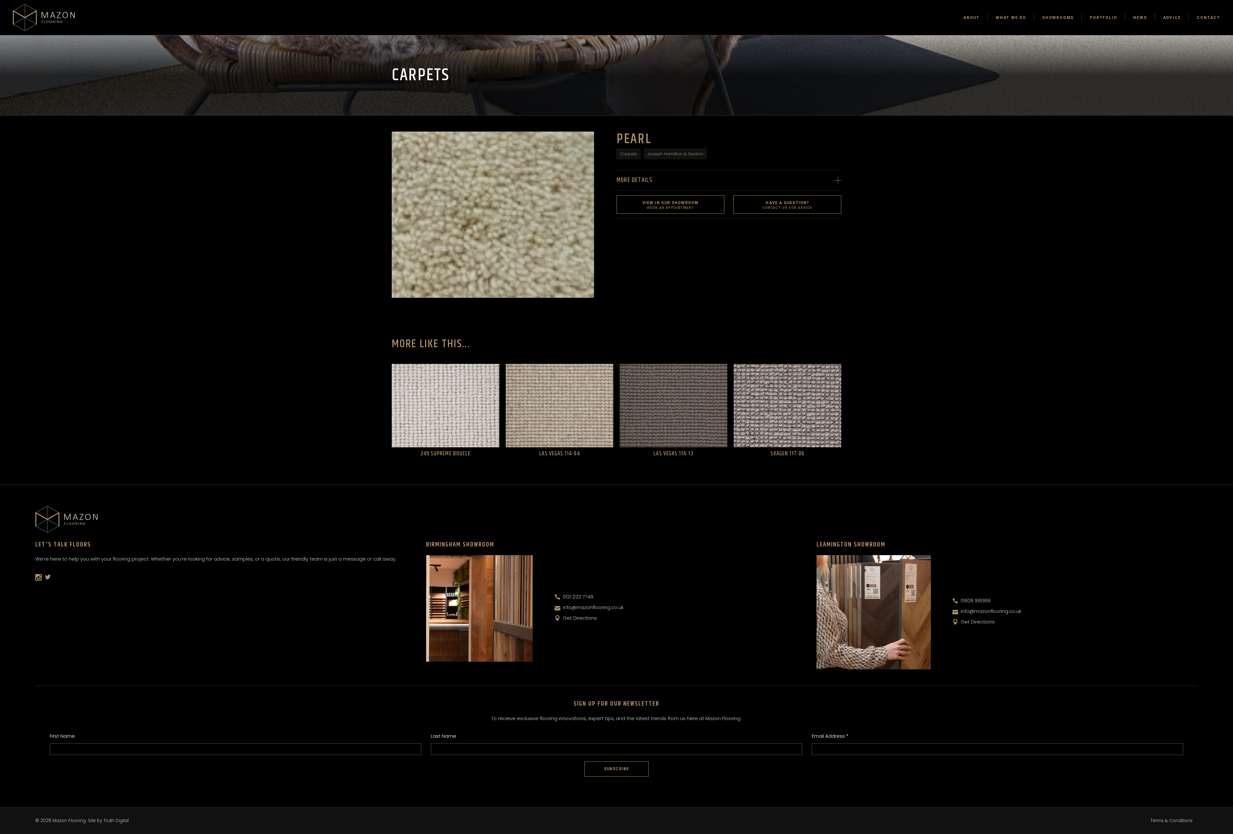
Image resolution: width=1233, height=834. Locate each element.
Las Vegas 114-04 (559, 453)
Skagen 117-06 (787, 453)
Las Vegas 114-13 (673, 453)
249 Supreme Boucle (445, 453)
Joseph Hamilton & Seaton (675, 154)
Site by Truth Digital (108, 821)
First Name (62, 736)
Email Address (830, 736)
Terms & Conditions (1171, 821)
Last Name (443, 736)
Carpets (628, 154)
